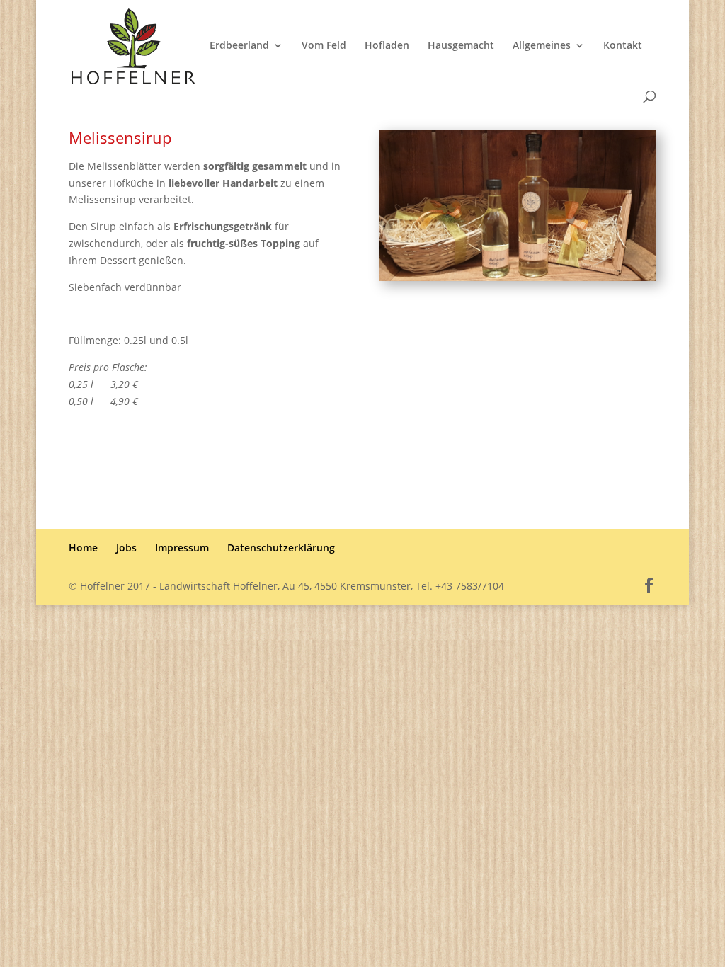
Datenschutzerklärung (281, 547)
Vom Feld (324, 46)
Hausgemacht (461, 46)
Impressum (182, 547)
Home (83, 547)
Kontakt (622, 46)
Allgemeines (542, 46)
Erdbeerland (239, 46)
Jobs (126, 547)
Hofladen (387, 46)
